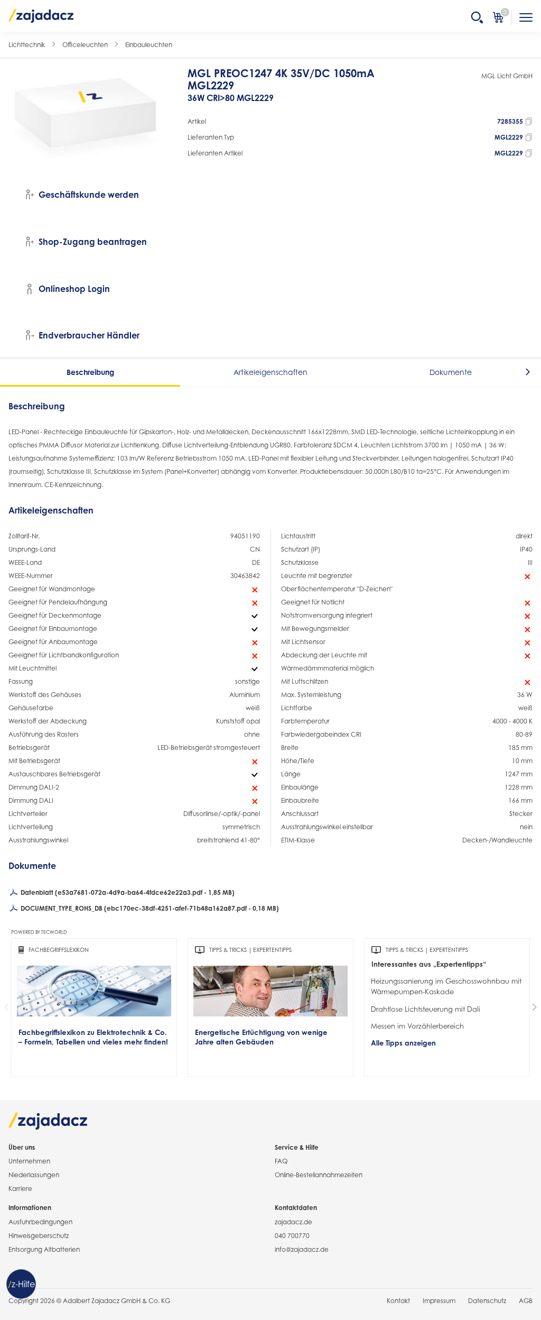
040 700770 (292, 1236)
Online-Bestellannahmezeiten (318, 1175)
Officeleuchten (85, 45)
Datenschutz (487, 1301)
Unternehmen (29, 1161)
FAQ (281, 1161)
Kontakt (398, 1301)
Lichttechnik (26, 45)
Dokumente (451, 372)
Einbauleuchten (148, 45)
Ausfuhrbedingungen (40, 1222)
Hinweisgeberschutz (38, 1236)
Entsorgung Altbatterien (44, 1249)
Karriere (20, 1189)
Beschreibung (90, 372)
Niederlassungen (33, 1175)
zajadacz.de (293, 1222)
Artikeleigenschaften (270, 372)
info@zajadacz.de (302, 1249)
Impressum (439, 1301)
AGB (526, 1301)
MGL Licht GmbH (507, 76)
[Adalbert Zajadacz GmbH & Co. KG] (41, 15)
